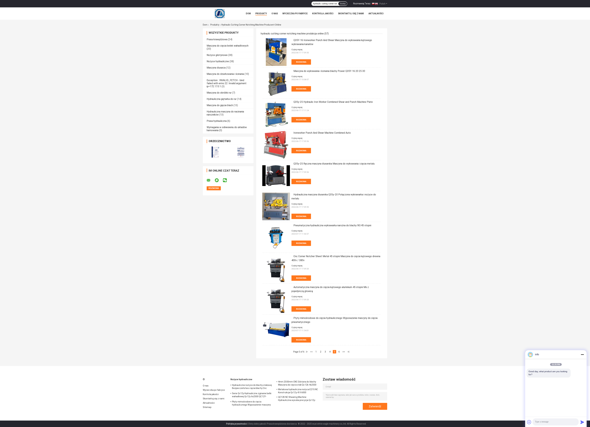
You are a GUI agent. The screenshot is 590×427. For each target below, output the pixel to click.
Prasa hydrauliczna (217, 120)
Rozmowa (301, 62)
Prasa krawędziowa (217, 39)
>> (343, 352)
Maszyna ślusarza (216, 67)
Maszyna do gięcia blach (220, 105)
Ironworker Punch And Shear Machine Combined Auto (322, 132)
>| (348, 352)
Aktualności (376, 13)
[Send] (582, 422)
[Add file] (529, 422)
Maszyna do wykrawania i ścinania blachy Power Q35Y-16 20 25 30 (329, 71)
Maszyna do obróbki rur (219, 92)
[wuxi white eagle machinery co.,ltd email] (210, 180)
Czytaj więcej (296, 50)
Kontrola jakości (322, 13)
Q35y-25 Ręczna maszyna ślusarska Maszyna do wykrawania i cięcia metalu (334, 163)
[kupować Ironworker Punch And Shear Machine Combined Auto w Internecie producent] (276, 145)
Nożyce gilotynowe (217, 55)
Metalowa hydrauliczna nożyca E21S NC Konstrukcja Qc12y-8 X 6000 (298, 391)
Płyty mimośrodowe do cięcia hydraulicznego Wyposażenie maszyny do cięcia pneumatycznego (251, 403)
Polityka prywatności (236, 424)
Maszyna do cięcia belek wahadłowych (227, 45)
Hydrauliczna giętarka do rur (221, 99)
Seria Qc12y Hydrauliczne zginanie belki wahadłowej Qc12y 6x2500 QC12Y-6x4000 (251, 395)
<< (311, 352)
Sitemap (207, 407)
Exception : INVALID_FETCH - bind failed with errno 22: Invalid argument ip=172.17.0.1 (226, 83)
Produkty (261, 13)
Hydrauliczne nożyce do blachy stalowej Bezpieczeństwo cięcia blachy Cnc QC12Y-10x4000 (252, 387)
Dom (248, 13)
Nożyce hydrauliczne (218, 61)
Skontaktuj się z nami (351, 13)
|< (307, 352)
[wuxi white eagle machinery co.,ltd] (220, 13)
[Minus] (582, 354)
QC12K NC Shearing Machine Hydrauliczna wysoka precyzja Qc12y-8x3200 (297, 399)
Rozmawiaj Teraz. (362, 3)
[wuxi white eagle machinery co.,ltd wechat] (227, 180)
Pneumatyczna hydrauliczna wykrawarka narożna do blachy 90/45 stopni (332, 225)
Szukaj (343, 4)
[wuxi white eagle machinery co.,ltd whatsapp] (218, 180)
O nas (274, 13)
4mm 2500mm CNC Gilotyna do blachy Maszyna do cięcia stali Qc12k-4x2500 (297, 383)
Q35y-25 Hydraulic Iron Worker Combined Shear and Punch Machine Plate (333, 101)
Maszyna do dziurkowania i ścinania (225, 73)
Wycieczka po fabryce (295, 13)
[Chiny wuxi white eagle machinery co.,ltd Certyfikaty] (215, 152)
